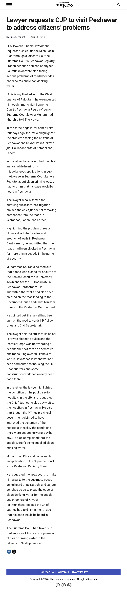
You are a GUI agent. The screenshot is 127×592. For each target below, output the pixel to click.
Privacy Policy (79, 572)
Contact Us (47, 572)
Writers (62, 572)
